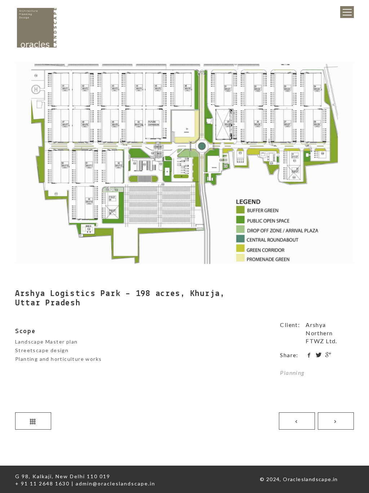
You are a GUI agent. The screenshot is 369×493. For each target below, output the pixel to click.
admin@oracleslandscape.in (115, 483)
